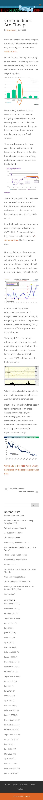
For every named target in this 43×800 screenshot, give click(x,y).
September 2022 (11, 618)
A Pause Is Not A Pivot (13, 533)
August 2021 (9, 681)
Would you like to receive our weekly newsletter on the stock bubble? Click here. (21, 469)
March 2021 (9, 705)
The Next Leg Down (12, 537)
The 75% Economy (16, 488)
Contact (20, 789)
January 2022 (9, 657)
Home (7, 785)
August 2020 (9, 739)
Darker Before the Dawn (14, 515)
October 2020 (10, 729)
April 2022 (8, 642)
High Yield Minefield (26, 491)
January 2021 (9, 715)
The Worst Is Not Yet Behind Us (17, 581)
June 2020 (8, 749)
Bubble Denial (10, 564)
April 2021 (8, 700)
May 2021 (8, 696)
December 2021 (10, 662)
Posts (33, 785)
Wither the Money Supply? (15, 528)
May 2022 (8, 637)
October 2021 (10, 671)
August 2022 (9, 623)
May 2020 (8, 754)
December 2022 (10, 604)
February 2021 (10, 710)
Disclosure (24, 785)
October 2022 (10, 613)
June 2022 (8, 633)
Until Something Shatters (14, 577)
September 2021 (11, 676)
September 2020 (11, 734)
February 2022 (10, 652)
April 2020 (8, 759)
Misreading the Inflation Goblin (17, 542)
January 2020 (9, 773)
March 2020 (9, 763)
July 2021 (8, 686)
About (15, 785)
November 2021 (11, 666)
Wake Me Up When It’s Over (15, 559)
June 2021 (8, 691)
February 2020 (10, 768)
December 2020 (10, 720)
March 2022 (9, 647)
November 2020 (11, 725)
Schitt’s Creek (10, 51)
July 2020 (8, 744)
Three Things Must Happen (15, 555)
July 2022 (8, 628)
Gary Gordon (11, 30)
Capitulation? (9, 594)
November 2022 (11, 608)
